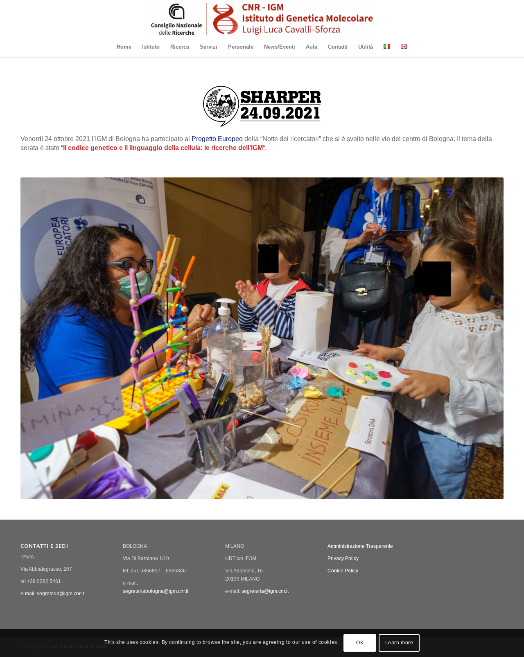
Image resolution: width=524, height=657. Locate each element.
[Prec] (39, 338)
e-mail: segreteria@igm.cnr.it (52, 593)
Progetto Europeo (217, 138)
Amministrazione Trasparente (360, 546)
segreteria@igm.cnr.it (265, 591)
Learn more (399, 643)
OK (360, 643)
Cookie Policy (343, 571)
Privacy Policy (343, 558)
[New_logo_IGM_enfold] (261, 18)
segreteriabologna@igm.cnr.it (155, 591)
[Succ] (485, 338)
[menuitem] (124, 47)
